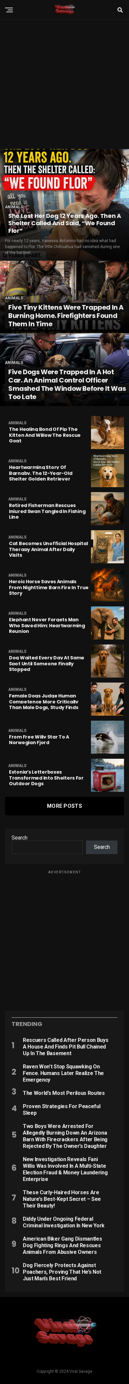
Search (19, 838)
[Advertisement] (64, 84)
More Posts (64, 806)
